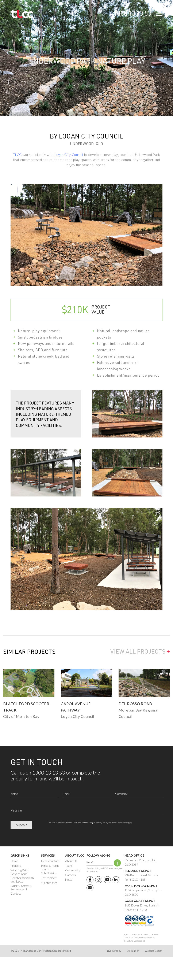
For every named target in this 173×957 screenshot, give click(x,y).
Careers (70, 875)
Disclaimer (133, 950)
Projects (16, 865)
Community (72, 870)
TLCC (17, 154)
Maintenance (49, 882)
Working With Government (19, 872)
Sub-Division (49, 873)
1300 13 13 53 (132, 13)
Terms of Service (119, 822)
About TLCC (74, 855)
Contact (16, 893)
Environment (49, 878)
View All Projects (140, 651)
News (68, 879)
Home (14, 861)
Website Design (153, 950)
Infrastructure (50, 861)
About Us (71, 861)
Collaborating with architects (22, 879)
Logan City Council (68, 154)
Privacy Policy (102, 822)
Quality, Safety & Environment (21, 887)
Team (68, 865)
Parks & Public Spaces (50, 867)
